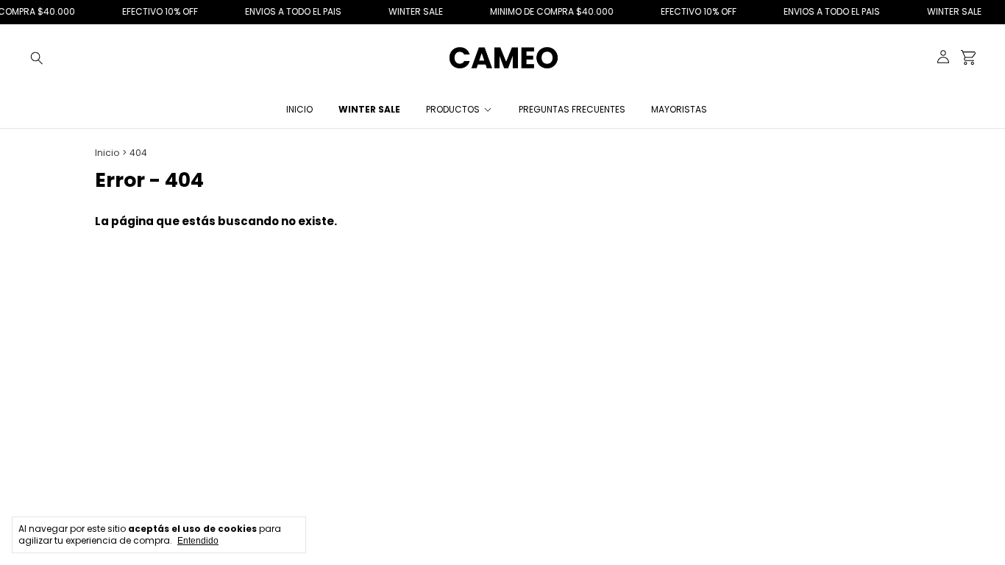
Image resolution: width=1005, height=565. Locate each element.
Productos (453, 109)
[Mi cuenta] (943, 57)
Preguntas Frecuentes (572, 109)
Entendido (198, 541)
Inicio (299, 109)
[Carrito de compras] (968, 57)
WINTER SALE (369, 109)
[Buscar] (36, 57)
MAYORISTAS (679, 109)
